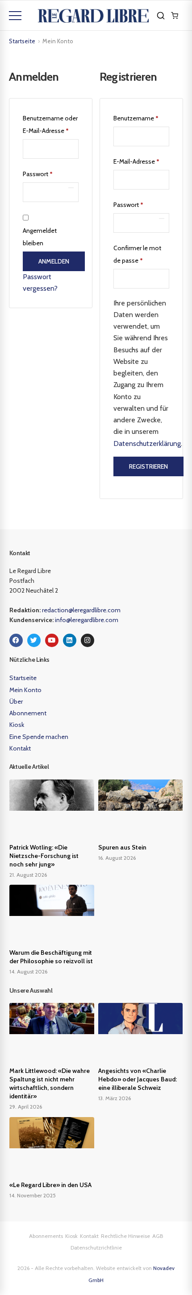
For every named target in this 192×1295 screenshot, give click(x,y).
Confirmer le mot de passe (137, 254)
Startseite (22, 41)
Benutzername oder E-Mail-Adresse (51, 123)
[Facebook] (16, 640)
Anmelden (53, 261)
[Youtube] (51, 640)
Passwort (51, 173)
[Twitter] (34, 640)
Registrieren (148, 466)
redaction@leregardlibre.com (81, 610)
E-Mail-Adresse (141, 160)
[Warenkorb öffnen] (174, 15)
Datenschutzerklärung (147, 443)
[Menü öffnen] (15, 15)
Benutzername (141, 117)
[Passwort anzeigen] (71, 187)
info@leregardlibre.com (86, 620)
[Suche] (160, 15)
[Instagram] (87, 640)
